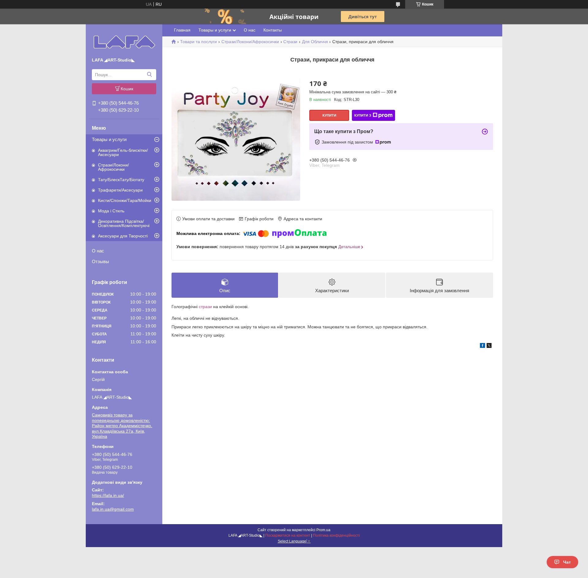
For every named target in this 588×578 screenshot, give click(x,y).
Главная (182, 30)
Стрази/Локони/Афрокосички (113, 167)
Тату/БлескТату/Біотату (121, 179)
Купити (329, 115)
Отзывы (100, 261)
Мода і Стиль (111, 210)
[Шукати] (149, 74)
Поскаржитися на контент (287, 535)
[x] (489, 346)
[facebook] (482, 346)
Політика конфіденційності (336, 535)
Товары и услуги (109, 139)
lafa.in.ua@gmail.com (113, 509)
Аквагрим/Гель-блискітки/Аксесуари (123, 152)
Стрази (290, 41)
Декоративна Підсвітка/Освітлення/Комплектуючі (123, 223)
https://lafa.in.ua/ (108, 495)
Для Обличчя (315, 41)
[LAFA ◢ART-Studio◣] (124, 41)
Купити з (362, 115)
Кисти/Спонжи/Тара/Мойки (124, 200)
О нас (98, 250)
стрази (205, 306)
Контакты (272, 30)
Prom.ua (323, 530)
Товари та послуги (198, 41)
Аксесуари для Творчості (123, 235)
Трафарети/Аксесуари (120, 190)
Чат (567, 562)
